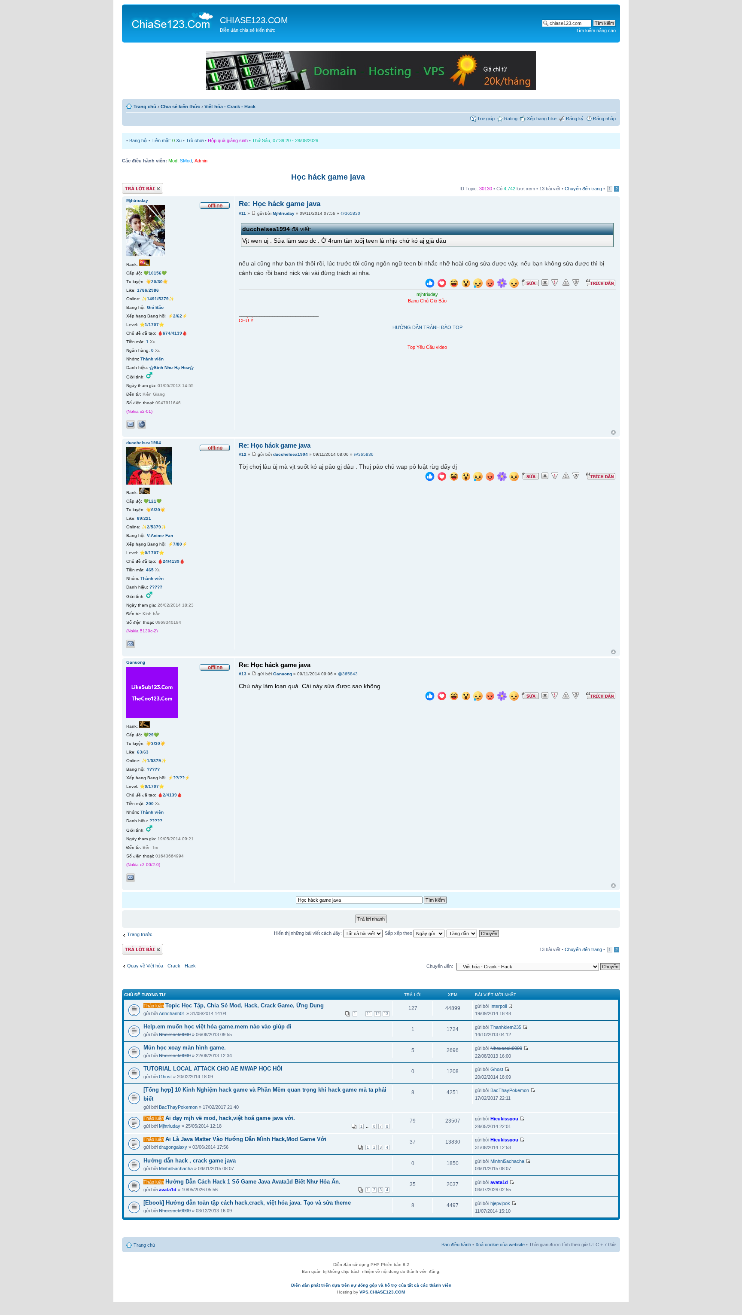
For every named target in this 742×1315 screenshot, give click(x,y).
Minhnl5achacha (176, 1168)
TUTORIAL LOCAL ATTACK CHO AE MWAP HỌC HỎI (213, 1068)
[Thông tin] (576, 282)
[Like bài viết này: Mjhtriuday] (430, 284)
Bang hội (138, 140)
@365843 (348, 673)
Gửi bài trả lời (136, 186)
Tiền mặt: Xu (167, 140)
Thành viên (152, 359)
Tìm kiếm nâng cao (596, 30)
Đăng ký (575, 118)
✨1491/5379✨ (158, 298)
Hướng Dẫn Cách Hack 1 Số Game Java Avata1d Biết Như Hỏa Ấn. (253, 1181)
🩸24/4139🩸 (171, 561)
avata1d (167, 1189)
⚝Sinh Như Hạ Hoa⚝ (171, 367)
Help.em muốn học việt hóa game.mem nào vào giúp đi (217, 1026)
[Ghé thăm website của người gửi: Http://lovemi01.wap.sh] (141, 424)
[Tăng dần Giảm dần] (462, 933)
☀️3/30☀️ (155, 743)
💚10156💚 (155, 273)
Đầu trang (613, 433)
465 (150, 569)
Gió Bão (155, 307)
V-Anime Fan (160, 535)
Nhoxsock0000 (175, 1034)
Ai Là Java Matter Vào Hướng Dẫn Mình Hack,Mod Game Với (245, 1139)
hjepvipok (500, 1203)
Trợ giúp (486, 118)
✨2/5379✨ (154, 527)
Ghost (165, 1076)
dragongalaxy (173, 1147)
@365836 (364, 454)
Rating (510, 118)
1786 (142, 290)
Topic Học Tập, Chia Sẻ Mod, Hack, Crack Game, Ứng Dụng (244, 1005)
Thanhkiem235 (505, 1027)
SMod (186, 160)
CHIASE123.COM (254, 20)
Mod (172, 160)
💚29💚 (151, 734)
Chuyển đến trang (583, 188)
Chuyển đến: (439, 966)
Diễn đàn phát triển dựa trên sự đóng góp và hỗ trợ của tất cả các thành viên (371, 1285)
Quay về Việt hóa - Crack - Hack (161, 965)
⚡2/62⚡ (177, 316)
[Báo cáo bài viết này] (554, 282)
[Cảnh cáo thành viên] (566, 282)
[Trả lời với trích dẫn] (601, 282)
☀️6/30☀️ (155, 509)
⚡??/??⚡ (179, 777)
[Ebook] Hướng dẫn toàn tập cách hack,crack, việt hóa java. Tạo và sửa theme (247, 1202)
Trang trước (139, 934)
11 (369, 1014)
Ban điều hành (456, 1244)
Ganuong (282, 673)
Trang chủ (145, 106)
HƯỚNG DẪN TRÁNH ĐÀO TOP (427, 327)
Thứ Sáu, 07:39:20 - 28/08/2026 (285, 140)
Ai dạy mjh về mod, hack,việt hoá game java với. (230, 1118)
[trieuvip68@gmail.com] (130, 424)
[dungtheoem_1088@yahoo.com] (130, 877)
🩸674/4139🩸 (172, 333)
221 (147, 518)
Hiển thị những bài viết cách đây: (308, 933)
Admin (201, 160)
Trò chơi (195, 140)
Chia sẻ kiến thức (180, 106)
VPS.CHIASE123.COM (382, 1292)
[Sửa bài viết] (530, 282)
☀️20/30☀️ (157, 281)
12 (377, 1014)
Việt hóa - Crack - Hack (229, 106)
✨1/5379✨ (154, 760)
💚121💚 (152, 501)
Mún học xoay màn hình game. (184, 1047)
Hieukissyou (504, 1118)
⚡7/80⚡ (177, 544)
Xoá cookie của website (500, 1244)
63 (139, 752)
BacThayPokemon (178, 1107)
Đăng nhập (604, 118)
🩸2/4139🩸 (170, 795)
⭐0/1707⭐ (152, 552)
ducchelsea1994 (290, 454)
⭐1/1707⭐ (152, 324)
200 (150, 803)
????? (155, 587)
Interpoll (498, 1006)
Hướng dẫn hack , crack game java (189, 1160)
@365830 (350, 213)
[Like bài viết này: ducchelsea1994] (430, 477)
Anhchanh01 (172, 1013)
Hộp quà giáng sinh (228, 140)
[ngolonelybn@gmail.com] (130, 644)
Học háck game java (328, 177)
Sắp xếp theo (399, 933)
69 (139, 518)
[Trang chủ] (172, 19)
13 (386, 1014)
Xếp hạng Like (541, 118)
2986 (154, 290)
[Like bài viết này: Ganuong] (430, 697)
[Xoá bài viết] (545, 282)
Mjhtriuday (284, 213)
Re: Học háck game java (279, 204)
